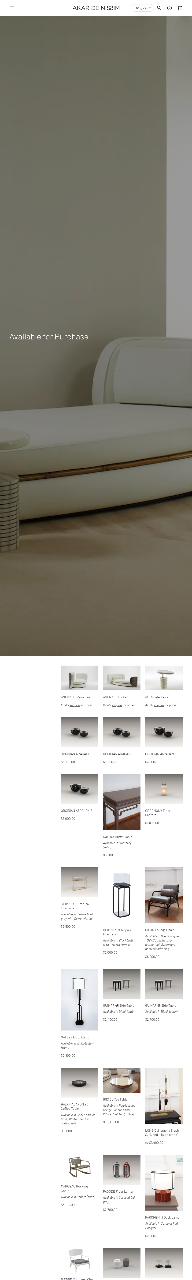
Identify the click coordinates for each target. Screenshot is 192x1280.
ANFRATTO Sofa (114, 697)
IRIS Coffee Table (115, 1099)
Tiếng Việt (142, 8)
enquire (75, 705)
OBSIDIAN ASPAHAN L (161, 754)
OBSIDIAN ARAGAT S (117, 754)
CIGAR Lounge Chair (159, 930)
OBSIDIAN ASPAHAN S (76, 811)
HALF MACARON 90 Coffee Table (74, 1106)
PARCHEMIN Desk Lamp (162, 1217)
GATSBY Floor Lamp (75, 1037)
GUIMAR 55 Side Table (160, 1005)
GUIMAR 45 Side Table (118, 1005)
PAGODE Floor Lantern (119, 1191)
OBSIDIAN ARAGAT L (75, 754)
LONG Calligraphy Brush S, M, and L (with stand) (162, 1132)
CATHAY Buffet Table (117, 837)
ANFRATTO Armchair (75, 697)
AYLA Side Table (156, 697)
